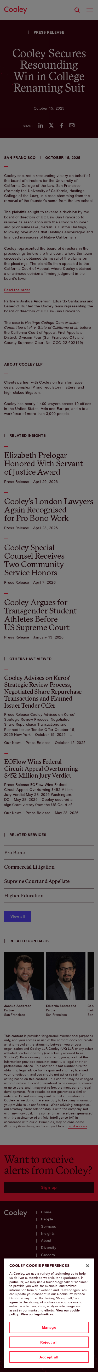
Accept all (48, 1357)
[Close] (87, 1266)
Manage (49, 1327)
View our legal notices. (37, 1314)
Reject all (48, 1342)
